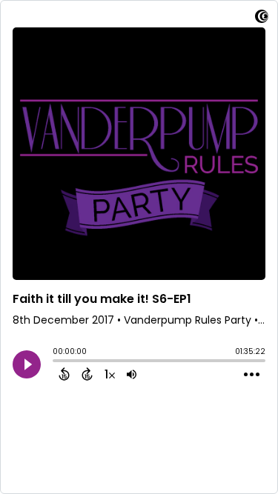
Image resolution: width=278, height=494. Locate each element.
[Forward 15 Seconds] (87, 374)
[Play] (27, 364)
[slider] (56, 362)
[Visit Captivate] (261, 19)
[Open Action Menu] (251, 375)
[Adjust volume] (131, 374)
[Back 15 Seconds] (64, 374)
